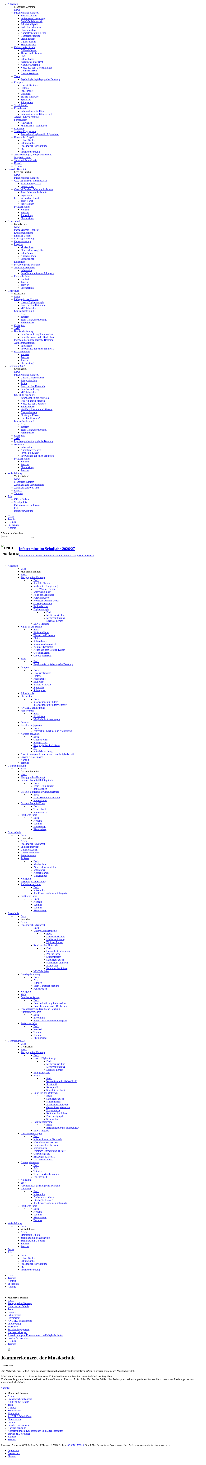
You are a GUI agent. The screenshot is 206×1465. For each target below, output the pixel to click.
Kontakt (12, 522)
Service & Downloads (19, 1338)
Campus (12, 1312)
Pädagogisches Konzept (20, 1303)
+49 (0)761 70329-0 (75, 1445)
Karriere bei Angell (17, 1332)
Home (11, 516)
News (11, 1300)
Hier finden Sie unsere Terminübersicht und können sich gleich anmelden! (56, 555)
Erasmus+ (13, 1326)
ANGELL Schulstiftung (20, 1320)
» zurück (5, 1387)
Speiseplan (13, 525)
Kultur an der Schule (18, 1306)
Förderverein (14, 1323)
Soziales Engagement (18, 1329)
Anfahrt (12, 527)
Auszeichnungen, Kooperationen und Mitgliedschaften (35, 1335)
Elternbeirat (13, 1317)
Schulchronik (14, 1315)
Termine (12, 519)
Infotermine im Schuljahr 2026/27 (47, 549)
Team (10, 1309)
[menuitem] (13, 4)
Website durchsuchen (12, 533)
